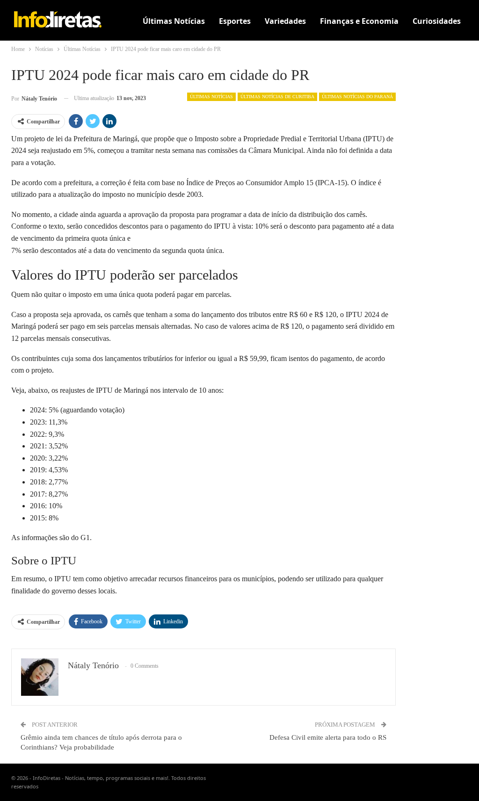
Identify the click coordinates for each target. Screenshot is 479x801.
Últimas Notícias (174, 21)
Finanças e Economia (359, 21)
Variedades (285, 21)
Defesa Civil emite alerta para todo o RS (327, 737)
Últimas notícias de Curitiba (277, 96)
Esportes (235, 21)
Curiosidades (437, 21)
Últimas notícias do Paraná (357, 96)
